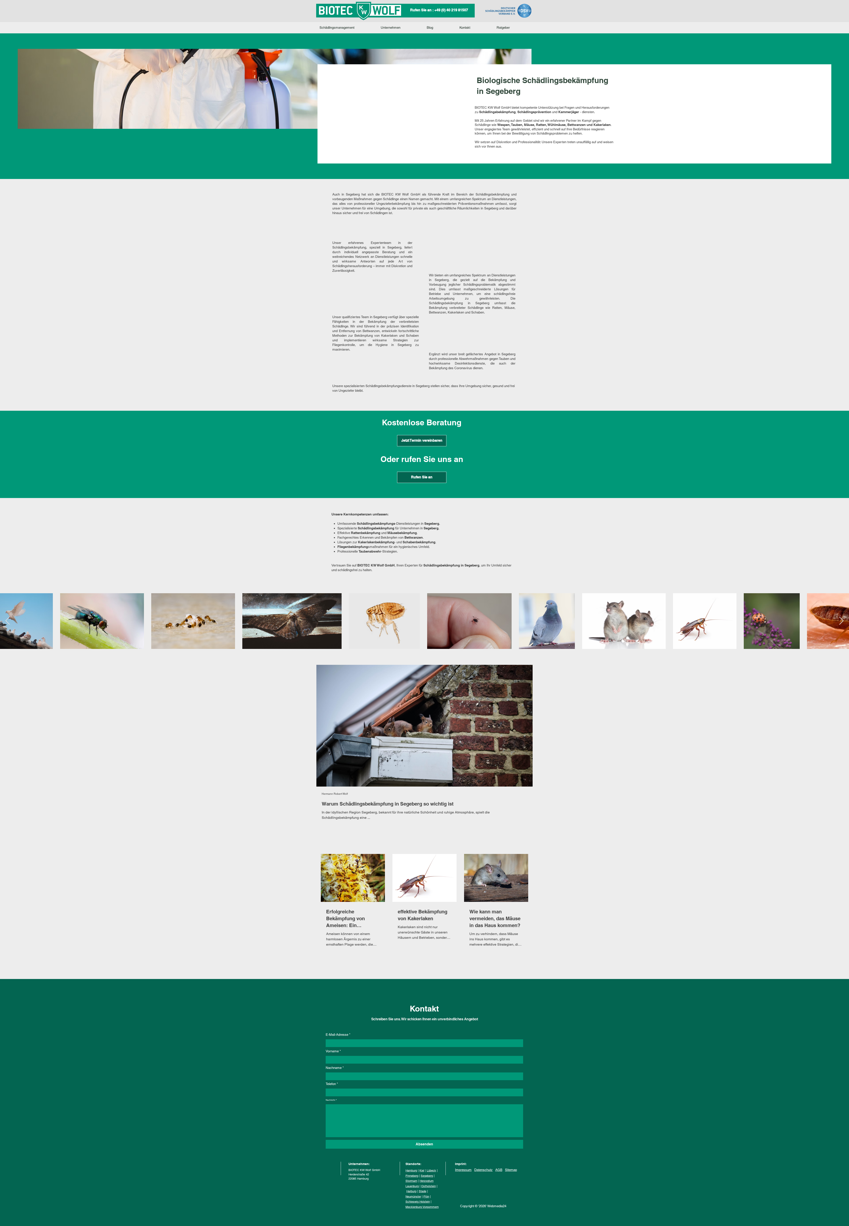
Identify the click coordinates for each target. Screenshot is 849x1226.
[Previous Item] (7, 621)
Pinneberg (411, 1175)
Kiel (421, 1170)
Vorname (332, 1051)
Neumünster (413, 1196)
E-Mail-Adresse (337, 1034)
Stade (422, 1191)
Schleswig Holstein (417, 1201)
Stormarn (411, 1180)
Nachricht (330, 1100)
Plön (426, 1196)
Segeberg (427, 1175)
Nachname (334, 1067)
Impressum (463, 1170)
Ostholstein (428, 1186)
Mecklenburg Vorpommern (422, 1207)
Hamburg (411, 1170)
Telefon (331, 1083)
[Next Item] (841, 621)
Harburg (411, 1191)
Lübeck (431, 1170)
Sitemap (511, 1170)
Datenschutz (483, 1170)
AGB (498, 1170)
